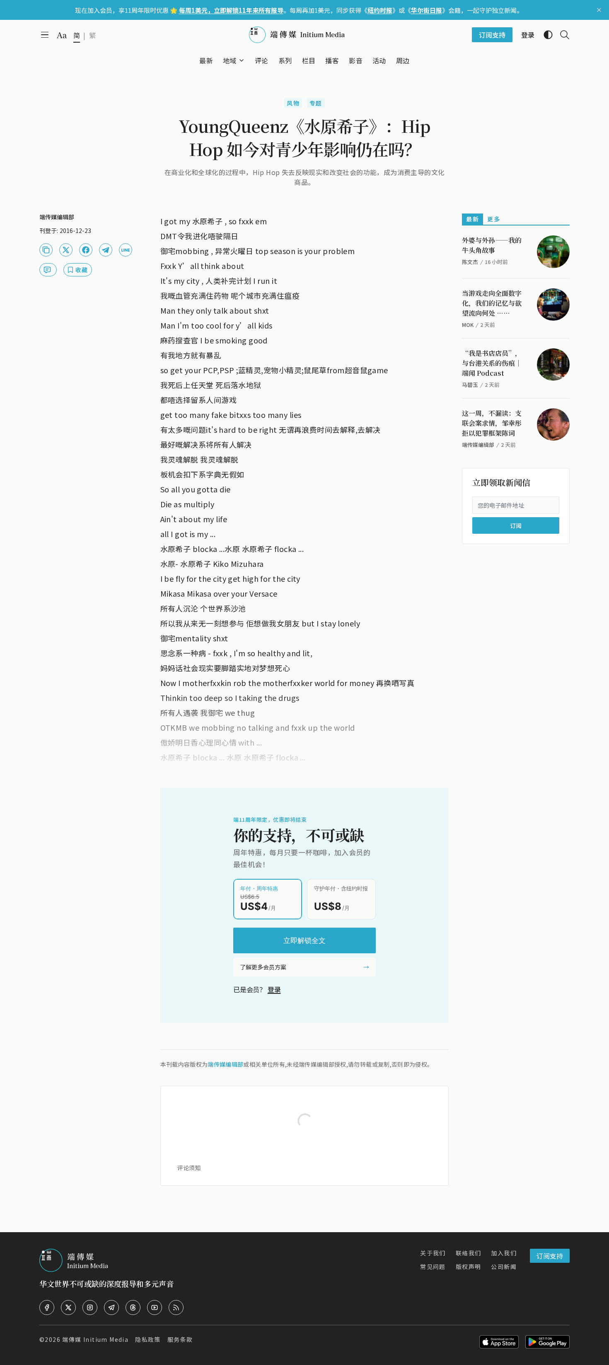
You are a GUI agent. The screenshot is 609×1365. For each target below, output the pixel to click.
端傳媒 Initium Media (95, 1339)
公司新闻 (504, 1266)
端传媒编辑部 (225, 1064)
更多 (493, 219)
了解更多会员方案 (263, 967)
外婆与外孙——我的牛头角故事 (492, 245)
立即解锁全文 (304, 940)
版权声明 (468, 1266)
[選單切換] (241, 60)
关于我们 (433, 1253)
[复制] (46, 250)
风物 (293, 103)
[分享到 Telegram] (105, 250)
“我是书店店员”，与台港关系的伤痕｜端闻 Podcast (492, 363)
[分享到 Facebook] (85, 250)
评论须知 (189, 1167)
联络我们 (468, 1253)
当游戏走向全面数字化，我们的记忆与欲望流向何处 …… (492, 303)
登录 (274, 989)
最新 (472, 219)
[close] (599, 10)
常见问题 (433, 1266)
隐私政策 (148, 1339)
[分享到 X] (65, 250)
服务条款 (180, 1339)
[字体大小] (62, 35)
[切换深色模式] (544, 35)
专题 (315, 103)
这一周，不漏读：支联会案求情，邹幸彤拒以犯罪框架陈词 (492, 423)
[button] (230, 60)
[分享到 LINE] (125, 250)
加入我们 (504, 1253)
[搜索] (561, 35)
